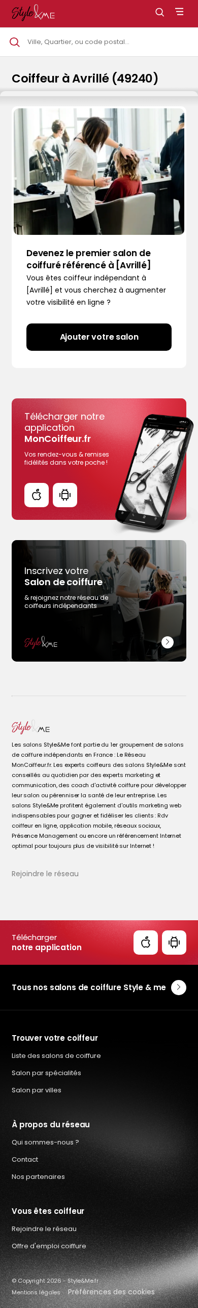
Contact (25, 1159)
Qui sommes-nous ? (45, 1142)
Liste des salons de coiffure (56, 1055)
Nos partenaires (38, 1176)
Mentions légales (36, 1292)
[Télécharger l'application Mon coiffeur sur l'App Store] (36, 495)
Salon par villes (36, 1090)
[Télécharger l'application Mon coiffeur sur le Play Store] (65, 495)
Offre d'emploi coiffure (49, 1246)
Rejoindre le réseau (45, 874)
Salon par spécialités (46, 1073)
